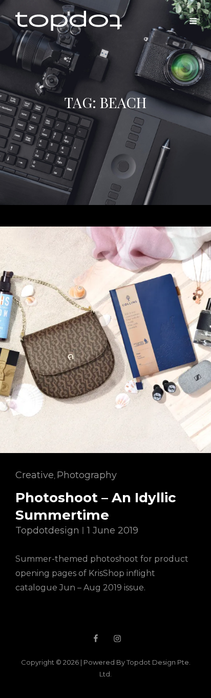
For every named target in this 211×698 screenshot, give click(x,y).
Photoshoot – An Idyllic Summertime (95, 506)
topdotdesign (47, 530)
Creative (34, 475)
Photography (87, 475)
